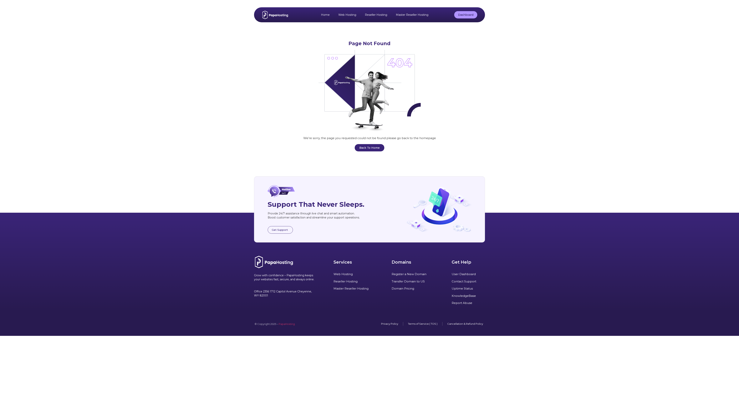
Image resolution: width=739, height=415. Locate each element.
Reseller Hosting (376, 15)
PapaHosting (287, 323)
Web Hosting (347, 15)
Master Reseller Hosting (412, 15)
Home (325, 15)
